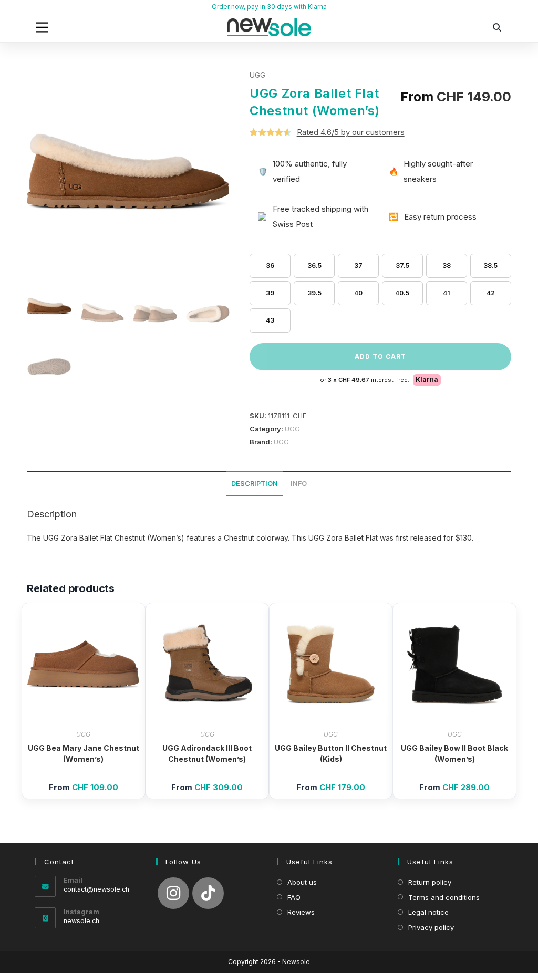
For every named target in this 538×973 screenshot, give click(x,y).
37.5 (402, 266)
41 (446, 293)
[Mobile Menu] (42, 27)
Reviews (301, 912)
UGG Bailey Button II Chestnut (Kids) (331, 753)
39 (270, 293)
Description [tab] (254, 484)
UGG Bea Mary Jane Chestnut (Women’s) (83, 753)
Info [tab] (299, 484)
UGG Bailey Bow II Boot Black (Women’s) (454, 753)
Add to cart (380, 356)
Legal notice (428, 912)
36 (270, 266)
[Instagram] (173, 893)
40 (358, 293)
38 (446, 266)
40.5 (402, 293)
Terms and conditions (444, 897)
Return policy (429, 882)
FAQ (294, 897)
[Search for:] (497, 27)
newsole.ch (81, 921)
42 (491, 293)
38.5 (490, 266)
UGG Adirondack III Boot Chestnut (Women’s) (207, 753)
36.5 (314, 266)
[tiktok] (208, 893)
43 (270, 320)
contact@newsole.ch (96, 889)
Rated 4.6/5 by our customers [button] (351, 132)
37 (358, 266)
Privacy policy (431, 927)
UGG (257, 74)
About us (302, 882)
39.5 (314, 293)
